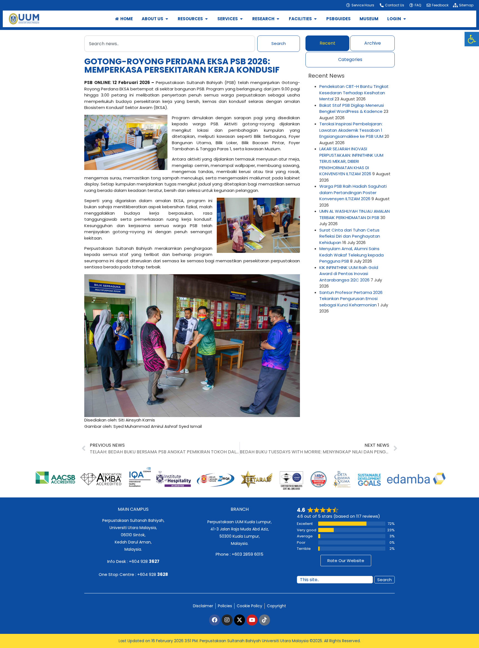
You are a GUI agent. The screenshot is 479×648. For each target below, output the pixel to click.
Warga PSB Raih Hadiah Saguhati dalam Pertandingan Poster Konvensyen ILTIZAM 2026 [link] (353, 192)
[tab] (327, 43)
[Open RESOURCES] (206, 19)
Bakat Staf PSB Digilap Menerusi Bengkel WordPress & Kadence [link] (351, 108)
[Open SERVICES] (241, 19)
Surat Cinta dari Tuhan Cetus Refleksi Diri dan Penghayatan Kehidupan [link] (349, 236)
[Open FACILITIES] (315, 19)
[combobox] (169, 43)
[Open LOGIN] (404, 19)
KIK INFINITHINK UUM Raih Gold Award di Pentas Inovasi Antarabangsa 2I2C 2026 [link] (348, 274)
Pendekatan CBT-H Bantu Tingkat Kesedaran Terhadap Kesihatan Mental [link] (354, 92)
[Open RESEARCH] (278, 19)
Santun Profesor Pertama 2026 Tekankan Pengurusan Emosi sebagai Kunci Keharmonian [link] (351, 298)
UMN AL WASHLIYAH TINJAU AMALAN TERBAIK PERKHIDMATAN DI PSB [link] (354, 214)
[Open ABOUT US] (167, 19)
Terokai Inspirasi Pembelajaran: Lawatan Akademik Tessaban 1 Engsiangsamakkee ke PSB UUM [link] (351, 130)
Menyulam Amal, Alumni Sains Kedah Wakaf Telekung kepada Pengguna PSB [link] (351, 255)
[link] (472, 39)
